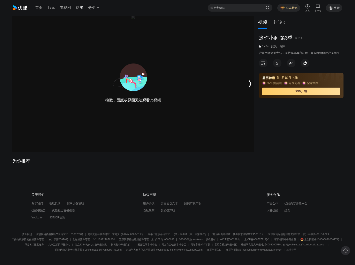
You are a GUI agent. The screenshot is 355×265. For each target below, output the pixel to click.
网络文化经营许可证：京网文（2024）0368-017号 (116, 234)
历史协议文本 (169, 203)
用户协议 (148, 203)
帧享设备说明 (75, 203)
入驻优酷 (272, 210)
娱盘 (287, 210)
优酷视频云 (38, 210)
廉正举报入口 (214, 249)
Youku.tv (37, 217)
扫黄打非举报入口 (121, 244)
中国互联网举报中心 (146, 244)
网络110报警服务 (34, 244)
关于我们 (37, 203)
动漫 (79, 8)
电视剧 (65, 8)
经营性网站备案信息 (285, 239)
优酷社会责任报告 (63, 210)
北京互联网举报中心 (59, 244)
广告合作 (272, 203)
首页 (39, 8)
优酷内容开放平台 (295, 203)
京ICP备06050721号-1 (257, 239)
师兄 (51, 8)
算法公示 (291, 249)
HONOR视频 (57, 217)
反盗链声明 (168, 210)
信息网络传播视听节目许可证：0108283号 (59, 234)
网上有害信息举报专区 (173, 244)
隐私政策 (148, 210)
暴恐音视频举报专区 (225, 244)
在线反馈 (55, 203)
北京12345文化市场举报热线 (91, 244)
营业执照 (27, 234)
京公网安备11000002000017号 (321, 239)
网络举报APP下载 (200, 244)
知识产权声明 (192, 203)
